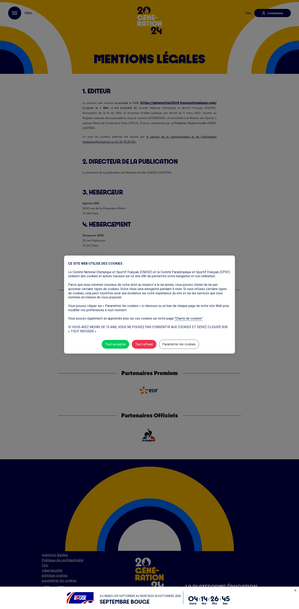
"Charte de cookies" (189, 318)
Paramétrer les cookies (179, 344)
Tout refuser (144, 344)
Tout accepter (115, 344)
